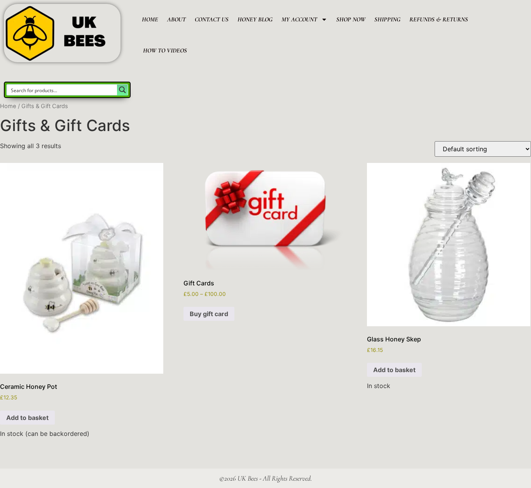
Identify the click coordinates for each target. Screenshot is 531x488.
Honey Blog (255, 19)
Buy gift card (209, 314)
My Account (299, 19)
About (176, 19)
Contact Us (212, 19)
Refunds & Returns (438, 19)
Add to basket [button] (27, 418)
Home (150, 19)
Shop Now (350, 19)
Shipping (387, 19)
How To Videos (165, 50)
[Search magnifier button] (122, 89)
